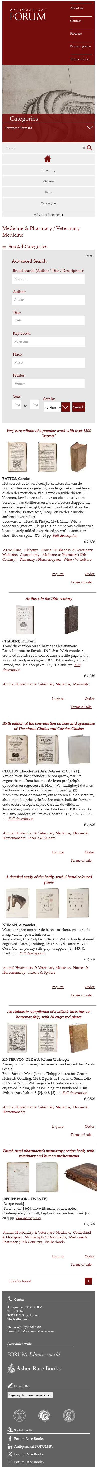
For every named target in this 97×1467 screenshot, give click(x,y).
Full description (65, 535)
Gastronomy (30, 554)
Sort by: (49, 398)
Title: (17, 312)
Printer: (19, 375)
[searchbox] (49, 299)
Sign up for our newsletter (30, 1395)
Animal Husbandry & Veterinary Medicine (36, 684)
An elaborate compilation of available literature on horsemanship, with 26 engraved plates (48, 1014)
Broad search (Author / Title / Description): (48, 270)
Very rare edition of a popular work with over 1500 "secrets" (48, 433)
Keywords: (22, 333)
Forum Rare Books (29, 1438)
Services (76, 33)
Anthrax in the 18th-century (48, 598)
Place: (18, 354)
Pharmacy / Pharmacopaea (40, 559)
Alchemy (31, 549)
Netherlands (55, 1241)
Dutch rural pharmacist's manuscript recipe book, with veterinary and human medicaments (48, 1153)
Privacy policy (80, 46)
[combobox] (48, 300)
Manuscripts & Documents (45, 1237)
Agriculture (12, 549)
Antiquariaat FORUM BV (34, 1446)
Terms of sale (79, 59)
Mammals (80, 684)
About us (76, 8)
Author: (19, 291)
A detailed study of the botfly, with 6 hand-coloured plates (48, 879)
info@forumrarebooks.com (36, 1331)
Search (78, 407)
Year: (17, 396)
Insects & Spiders (41, 837)
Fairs (48, 192)
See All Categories (28, 246)
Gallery (48, 181)
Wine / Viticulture (78, 559)
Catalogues (49, 203)
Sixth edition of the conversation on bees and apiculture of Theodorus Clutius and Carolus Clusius (48, 726)
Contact (75, 20)
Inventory (48, 170)
